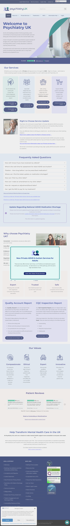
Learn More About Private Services (35, 273)
